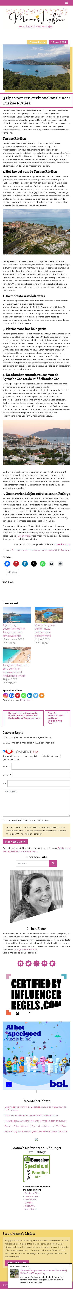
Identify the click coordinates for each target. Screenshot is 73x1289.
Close (70, 1266)
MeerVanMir (30, 1199)
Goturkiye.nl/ (24, 535)
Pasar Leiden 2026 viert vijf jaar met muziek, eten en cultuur (35, 1120)
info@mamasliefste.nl (26, 949)
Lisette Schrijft (31, 1196)
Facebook (5, 3)
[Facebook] (11, 695)
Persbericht (26, 700)
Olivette (28, 1202)
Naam (6, 766)
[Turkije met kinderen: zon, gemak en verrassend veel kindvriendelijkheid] (17, 655)
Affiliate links (16, 1263)
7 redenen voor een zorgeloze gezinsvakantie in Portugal (41, 550)
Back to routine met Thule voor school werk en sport (31, 1115)
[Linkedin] (29, 695)
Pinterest (9, 3)
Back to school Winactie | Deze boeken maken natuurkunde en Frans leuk (35, 1108)
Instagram (13, 3)
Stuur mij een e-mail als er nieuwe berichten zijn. (30, 742)
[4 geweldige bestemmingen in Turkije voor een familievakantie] (17, 615)
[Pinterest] (17, 695)
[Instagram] (5, 695)
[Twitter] (35, 695)
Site (4, 783)
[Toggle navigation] (67, 3)
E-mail (7, 775)
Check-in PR (62, 544)
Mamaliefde (30, 1209)
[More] (41, 695)
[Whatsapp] (23, 695)
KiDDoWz (29, 1206)
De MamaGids (31, 1193)
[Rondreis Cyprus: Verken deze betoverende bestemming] (49, 615)
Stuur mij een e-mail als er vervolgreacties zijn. (29, 737)
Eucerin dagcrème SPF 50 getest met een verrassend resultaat (36, 1131)
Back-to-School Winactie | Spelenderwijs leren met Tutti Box (35, 1126)
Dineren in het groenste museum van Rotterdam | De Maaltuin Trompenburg (24, 716)
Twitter (17, 3)
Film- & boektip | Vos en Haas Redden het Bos (55, 718)
